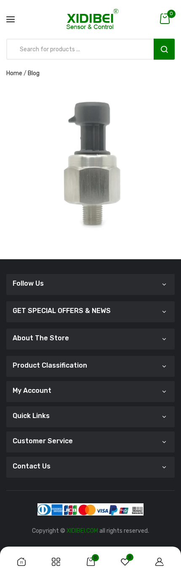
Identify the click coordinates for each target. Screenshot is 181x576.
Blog (34, 73)
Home (14, 73)
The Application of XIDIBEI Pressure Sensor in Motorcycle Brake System (91, 142)
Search (164, 49)
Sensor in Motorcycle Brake (91, 153)
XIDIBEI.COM (82, 530)
